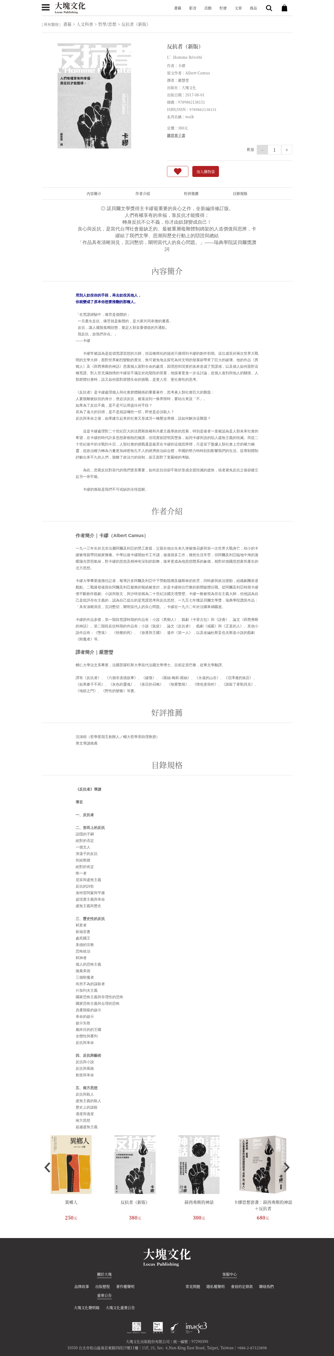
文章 (238, 7)
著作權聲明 (125, 1286)
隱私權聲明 (215, 1286)
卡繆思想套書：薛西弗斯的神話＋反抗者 (263, 1205)
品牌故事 (81, 1286)
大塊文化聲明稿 (86, 1307)
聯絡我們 (266, 1286)
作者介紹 (142, 193)
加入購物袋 (205, 171)
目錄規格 (240, 193)
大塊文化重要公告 (120, 1307)
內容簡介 (94, 193)
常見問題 (193, 1286)
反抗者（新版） (135, 1202)
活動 (208, 7)
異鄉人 (71, 1202)
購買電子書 (176, 135)
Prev (47, 1167)
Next (287, 1167)
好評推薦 (191, 193)
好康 (223, 7)
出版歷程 (102, 1286)
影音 (192, 7)
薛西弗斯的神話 (199, 1202)
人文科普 (84, 24)
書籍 (177, 7)
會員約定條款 (242, 1286)
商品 (253, 7)
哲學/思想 (107, 24)
